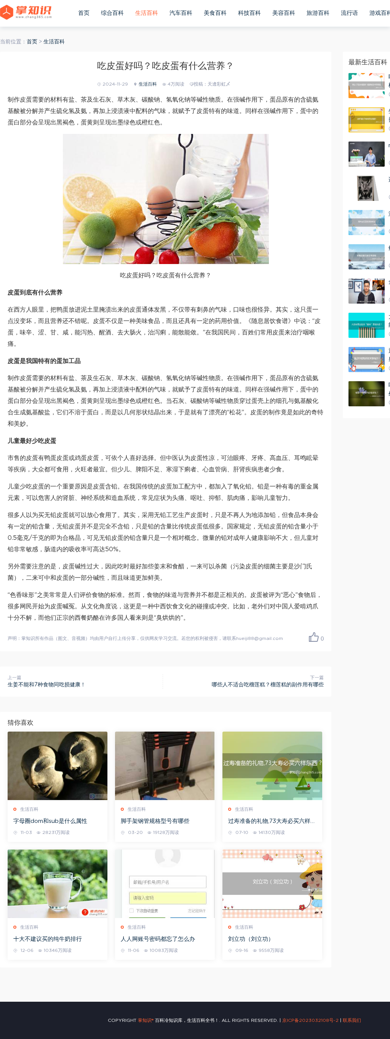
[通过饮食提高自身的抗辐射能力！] (366, 359)
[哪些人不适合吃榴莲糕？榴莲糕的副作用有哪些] (366, 85)
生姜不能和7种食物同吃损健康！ (47, 684)
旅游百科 (318, 13)
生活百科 (146, 13)
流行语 (349, 13)
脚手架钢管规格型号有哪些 (155, 821)
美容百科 (283, 13)
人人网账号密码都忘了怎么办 (158, 939)
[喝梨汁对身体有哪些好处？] (366, 393)
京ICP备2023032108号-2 (310, 1020)
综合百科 (112, 13)
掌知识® (145, 1020)
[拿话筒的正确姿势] (366, 291)
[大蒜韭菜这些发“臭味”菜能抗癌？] (366, 325)
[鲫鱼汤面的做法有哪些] (366, 256)
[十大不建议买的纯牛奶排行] (57, 884)
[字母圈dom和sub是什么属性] (57, 766)
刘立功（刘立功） (251, 939)
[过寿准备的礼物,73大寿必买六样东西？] (272, 766)
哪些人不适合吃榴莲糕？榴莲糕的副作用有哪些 (268, 684)
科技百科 (249, 13)
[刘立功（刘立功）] (272, 884)
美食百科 (215, 13)
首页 (84, 13)
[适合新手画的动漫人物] (366, 188)
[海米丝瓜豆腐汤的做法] (366, 222)
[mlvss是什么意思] (366, 154)
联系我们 (352, 1020)
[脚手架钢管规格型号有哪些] (165, 766)
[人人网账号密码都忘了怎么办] (165, 884)
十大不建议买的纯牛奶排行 (47, 939)
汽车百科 (180, 13)
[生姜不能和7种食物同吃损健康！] (366, 119)
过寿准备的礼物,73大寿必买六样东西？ (272, 821)
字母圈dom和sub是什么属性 (50, 821)
